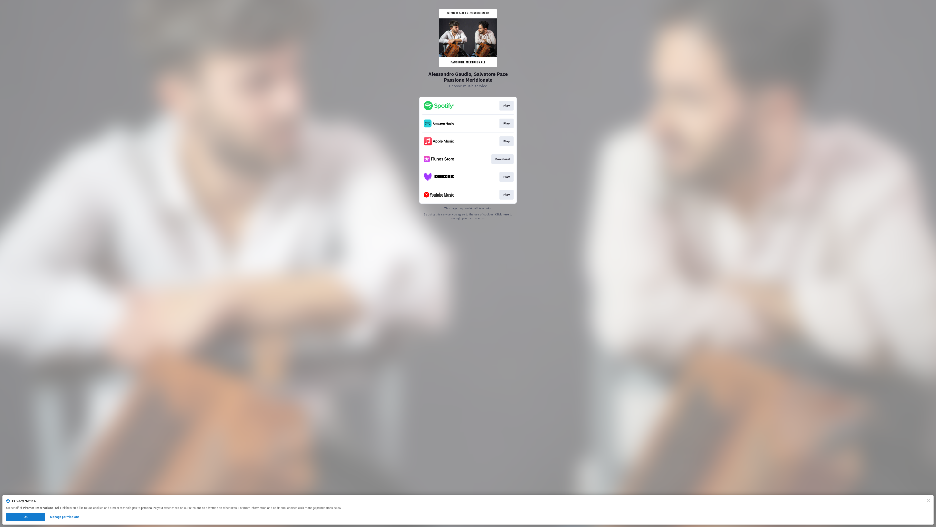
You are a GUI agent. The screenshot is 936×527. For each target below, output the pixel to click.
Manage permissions (64, 517)
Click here (502, 214)
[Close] (928, 500)
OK (26, 517)
